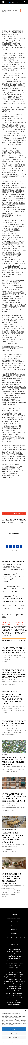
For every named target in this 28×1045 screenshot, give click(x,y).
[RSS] (20, 937)
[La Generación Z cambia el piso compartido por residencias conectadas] (14, 863)
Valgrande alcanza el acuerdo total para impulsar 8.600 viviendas (13, 567)
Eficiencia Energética (8, 790)
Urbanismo (5, 754)
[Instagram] (10, 546)
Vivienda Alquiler (7, 870)
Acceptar (14, 1029)
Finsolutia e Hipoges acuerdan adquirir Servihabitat (14, 723)
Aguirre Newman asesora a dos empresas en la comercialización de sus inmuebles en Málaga (20, 630)
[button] (25, 1010)
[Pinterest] (15, 527)
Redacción (7, 20)
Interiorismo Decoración (9, 829)
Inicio (3, 9)
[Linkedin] (14, 546)
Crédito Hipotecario (7, 644)
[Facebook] (8, 527)
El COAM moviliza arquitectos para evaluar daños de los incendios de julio (12, 699)
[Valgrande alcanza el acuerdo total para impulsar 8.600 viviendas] (14, 746)
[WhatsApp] (19, 527)
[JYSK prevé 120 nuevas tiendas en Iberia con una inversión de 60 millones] (14, 822)
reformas (20, 614)
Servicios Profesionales (8, 10)
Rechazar (14, 1033)
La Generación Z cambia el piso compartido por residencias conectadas (13, 598)
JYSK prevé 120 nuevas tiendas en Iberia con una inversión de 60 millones (14, 589)
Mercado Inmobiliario (10, 9)
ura (3, 616)
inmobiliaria (11, 614)
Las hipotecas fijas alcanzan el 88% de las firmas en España (14, 650)
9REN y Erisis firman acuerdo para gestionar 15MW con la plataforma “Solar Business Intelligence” (7, 631)
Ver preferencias (14, 1037)
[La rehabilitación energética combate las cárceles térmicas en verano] (14, 783)
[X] (12, 527)
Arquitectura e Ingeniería (9, 691)
